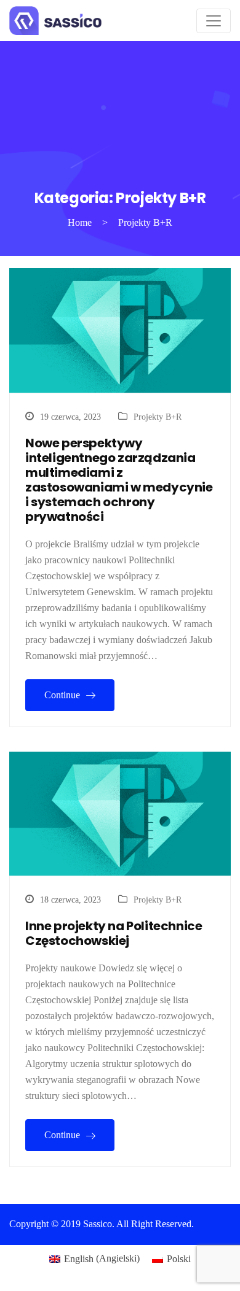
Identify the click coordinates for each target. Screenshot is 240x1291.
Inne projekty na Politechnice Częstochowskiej (113, 933)
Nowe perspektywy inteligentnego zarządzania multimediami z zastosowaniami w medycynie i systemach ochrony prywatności (119, 480)
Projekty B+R (158, 417)
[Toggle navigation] (213, 21)
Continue (63, 695)
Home (80, 222)
